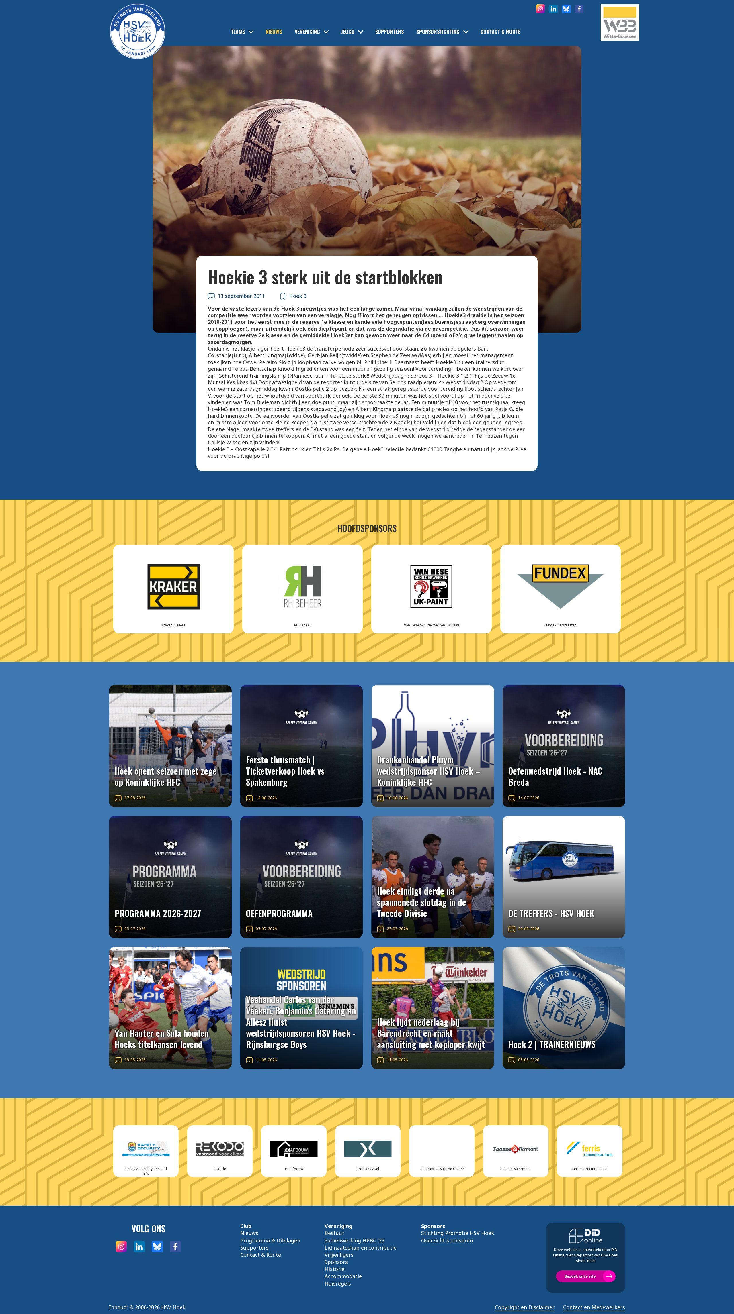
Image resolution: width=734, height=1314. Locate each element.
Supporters (389, 31)
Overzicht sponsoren (447, 1240)
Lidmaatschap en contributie (361, 1247)
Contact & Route (500, 31)
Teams (238, 31)
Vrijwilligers (339, 1254)
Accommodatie (343, 1276)
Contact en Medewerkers (594, 1307)
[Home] (137, 23)
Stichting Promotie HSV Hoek (457, 1232)
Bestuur (334, 1232)
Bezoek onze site (580, 1276)
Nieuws (274, 31)
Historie (335, 1269)
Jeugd (347, 31)
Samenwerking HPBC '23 (354, 1240)
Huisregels (338, 1283)
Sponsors (336, 1261)
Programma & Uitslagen (270, 1240)
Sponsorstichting (438, 31)
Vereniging (307, 31)
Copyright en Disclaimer (525, 1307)
